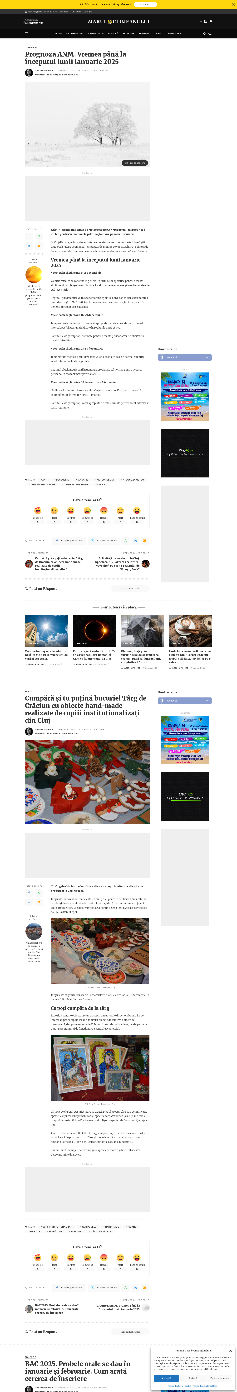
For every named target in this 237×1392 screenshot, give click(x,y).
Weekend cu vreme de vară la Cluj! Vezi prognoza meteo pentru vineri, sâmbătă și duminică (33, 295)
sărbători (55, 1231)
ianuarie (83, 480)
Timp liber (31, 48)
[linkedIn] (135, 541)
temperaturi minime (76, 484)
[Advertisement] (87, 198)
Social (29, 692)
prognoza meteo (133, 480)
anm (44, 480)
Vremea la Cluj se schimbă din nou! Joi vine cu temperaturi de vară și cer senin (46, 654)
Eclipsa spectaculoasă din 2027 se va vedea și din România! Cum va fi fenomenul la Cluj (94, 654)
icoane (132, 1227)
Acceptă (166, 1378)
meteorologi (105, 480)
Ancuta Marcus (36, 664)
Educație (30, 1357)
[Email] (39, 246)
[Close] (233, 4)
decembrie (62, 480)
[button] (230, 1350)
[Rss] (205, 21)
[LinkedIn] (29, 246)
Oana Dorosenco (44, 70)
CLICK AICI (145, 4)
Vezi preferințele (219, 1378)
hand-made (112, 1227)
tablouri (76, 1231)
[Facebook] (201, 21)
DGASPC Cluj (89, 1227)
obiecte (35, 1231)
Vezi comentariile (130, 588)
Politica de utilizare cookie (179, 1386)
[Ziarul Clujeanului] (118, 21)
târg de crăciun (101, 1231)
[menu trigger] (29, 33)
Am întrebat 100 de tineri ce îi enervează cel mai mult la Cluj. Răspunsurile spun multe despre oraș (34, 952)
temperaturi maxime (42, 484)
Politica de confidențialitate (205, 1386)
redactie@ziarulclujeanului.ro (42, 11)
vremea (101, 484)
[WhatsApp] (39, 236)
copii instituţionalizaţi (57, 1227)
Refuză (193, 1378)
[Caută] (210, 33)
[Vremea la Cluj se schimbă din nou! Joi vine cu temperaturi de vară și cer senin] (46, 631)
